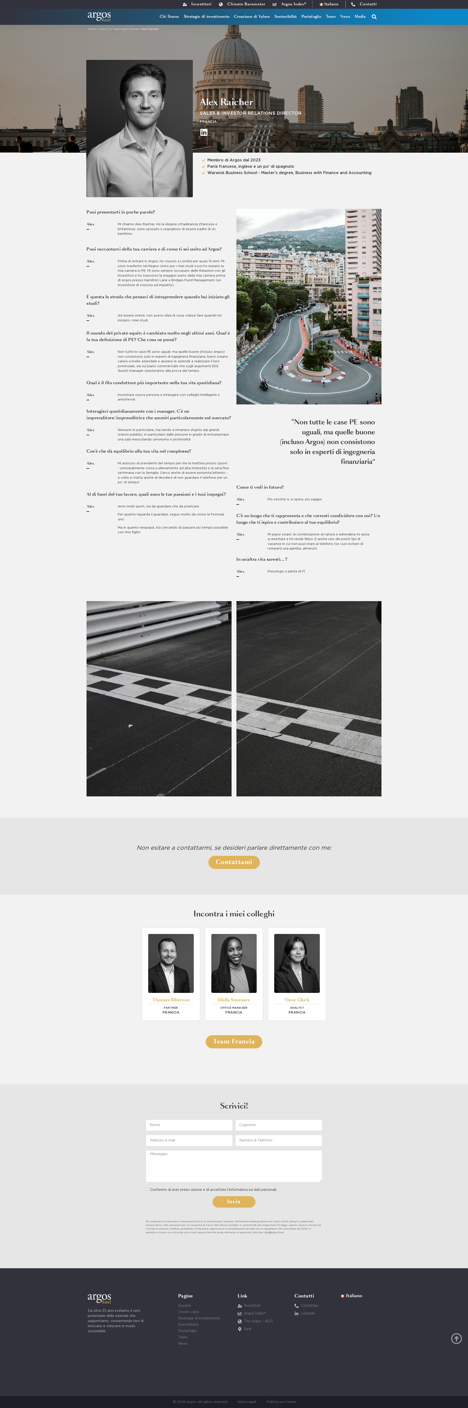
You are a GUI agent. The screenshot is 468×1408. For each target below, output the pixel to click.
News (345, 17)
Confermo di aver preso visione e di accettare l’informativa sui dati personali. (213, 1190)
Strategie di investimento (207, 17)
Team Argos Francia (126, 29)
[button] (374, 17)
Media (360, 17)
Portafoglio (311, 17)
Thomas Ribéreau (171, 1000)
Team (331, 17)
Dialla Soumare (234, 1000)
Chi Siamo (169, 17)
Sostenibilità (285, 17)
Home (92, 29)
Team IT (104, 29)
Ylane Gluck (297, 1000)
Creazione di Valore (252, 17)
